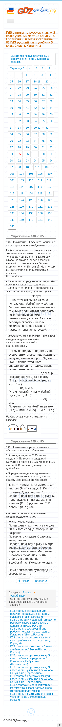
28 (19, 94)
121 (40, 193)
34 (19, 101)
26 (51, 88)
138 (12, 219)
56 (51, 121)
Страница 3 (17, 68)
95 (43, 160)
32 (51, 94)
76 (51, 140)
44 (51, 108)
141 (40, 219)
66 (27, 134)
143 (12, 226)
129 (21, 206)
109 (21, 180)
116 (40, 187)
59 (27, 127)
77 (11, 147)
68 (43, 134)
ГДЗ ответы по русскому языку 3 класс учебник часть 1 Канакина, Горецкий (30, 640)
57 (11, 127)
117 (49, 187)
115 (30, 187)
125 (31, 200)
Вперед (40, 580)
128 (12, 206)
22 (19, 88)
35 (27, 101)
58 (19, 127)
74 (35, 140)
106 (40, 173)
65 (19, 134)
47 (27, 114)
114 (21, 187)
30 (35, 94)
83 (51, 147)
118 (12, 193)
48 (35, 114)
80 (35, 147)
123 (12, 200)
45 (11, 114)
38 (51, 101)
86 (27, 154)
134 (21, 213)
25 (43, 88)
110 (31, 180)
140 (31, 219)
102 (47, 167)
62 (46, 127)
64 (11, 134)
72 (19, 140)
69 (51, 134)
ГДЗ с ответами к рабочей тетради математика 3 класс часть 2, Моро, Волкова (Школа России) (31, 688)
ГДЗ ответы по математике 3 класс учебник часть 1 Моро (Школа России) (31, 649)
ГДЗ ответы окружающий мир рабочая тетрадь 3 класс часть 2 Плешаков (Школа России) (30, 613)
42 (35, 108)
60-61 (37, 127)
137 (50, 213)
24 (35, 88)
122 (49, 193)
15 (11, 81)
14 (49, 75)
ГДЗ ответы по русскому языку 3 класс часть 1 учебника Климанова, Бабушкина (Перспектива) (31, 670)
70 (11, 140)
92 (19, 160)
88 (43, 154)
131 (40, 206)
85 (19, 154)
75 (43, 140)
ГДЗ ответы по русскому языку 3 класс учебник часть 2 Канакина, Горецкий (29, 58)
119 (21, 193)
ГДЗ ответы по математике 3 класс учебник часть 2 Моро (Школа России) (31, 696)
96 (51, 160)
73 (27, 140)
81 (43, 147)
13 (41, 75)
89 (51, 154)
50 (51, 114)
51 (11, 121)
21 (11, 88)
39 (11, 108)
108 (12, 180)
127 (50, 200)
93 (27, 160)
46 (19, 114)
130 (31, 206)
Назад (25, 580)
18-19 (37, 81)
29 (27, 94)
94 (35, 160)
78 (19, 147)
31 (43, 94)
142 (50, 219)
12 (33, 75)
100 (28, 167)
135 (31, 213)
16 (19, 81)
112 (49, 180)
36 (35, 101)
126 (40, 200)
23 (27, 88)
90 (11, 160)
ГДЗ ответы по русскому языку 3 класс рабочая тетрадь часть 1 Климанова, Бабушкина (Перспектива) (30, 660)
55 (43, 121)
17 (27, 81)
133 (12, 213)
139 (21, 219)
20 (46, 81)
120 (30, 193)
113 (12, 187)
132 (50, 206)
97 (11, 167)
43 (43, 108)
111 (40, 180)
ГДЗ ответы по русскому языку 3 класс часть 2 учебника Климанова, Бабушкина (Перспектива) (31, 679)
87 (35, 154)
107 (50, 173)
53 (27, 121)
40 (19, 108)
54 (35, 121)
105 (31, 173)
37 (43, 101)
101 (37, 167)
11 (25, 75)
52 (19, 121)
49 (43, 114)
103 (12, 173)
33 (11, 101)
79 (27, 147)
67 (35, 134)
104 (21, 173)
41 (27, 108)
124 (21, 200)
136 (40, 213)
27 (11, 94)
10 (17, 75)
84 (11, 154)
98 (19, 167)
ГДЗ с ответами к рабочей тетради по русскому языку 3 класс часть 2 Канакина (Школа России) (33, 622)
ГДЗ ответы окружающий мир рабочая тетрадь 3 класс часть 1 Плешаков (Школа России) (30, 631)
